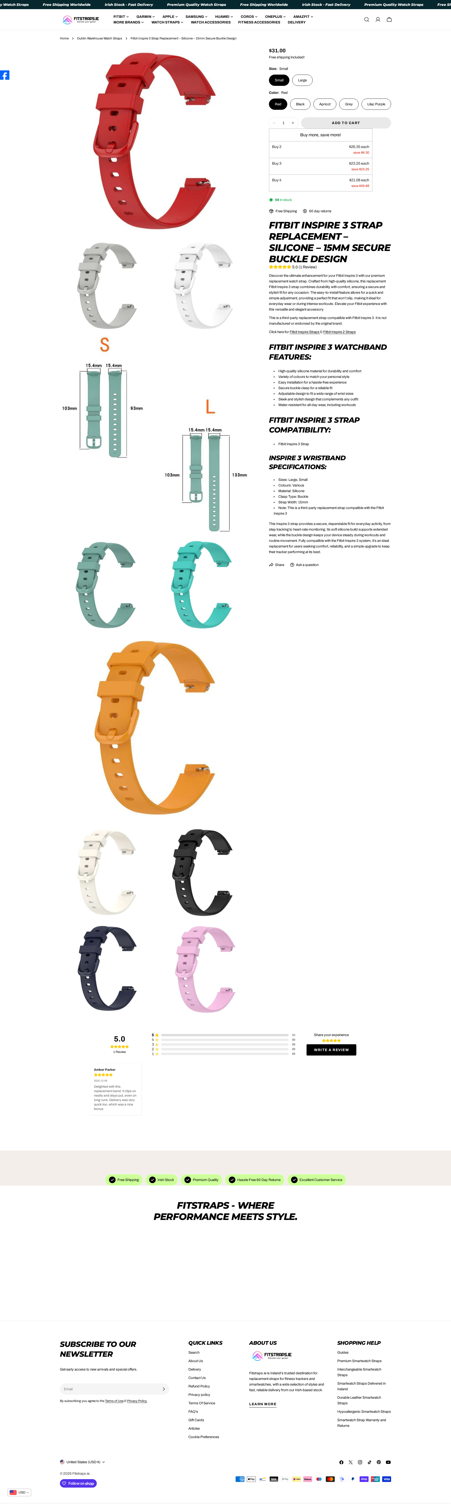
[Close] (267, 718)
